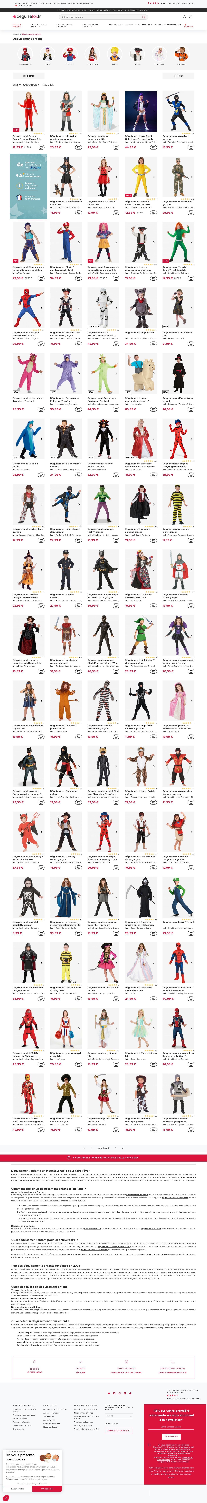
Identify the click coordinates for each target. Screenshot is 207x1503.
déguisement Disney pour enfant (114, 1247)
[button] (6, 1498)
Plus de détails (25, 6)
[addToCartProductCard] (41, 147)
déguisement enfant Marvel (94, 1250)
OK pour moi (47, 1489)
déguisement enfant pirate (175, 1198)
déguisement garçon (151, 1229)
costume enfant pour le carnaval (153, 1254)
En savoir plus (17, 1489)
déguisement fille (92, 1229)
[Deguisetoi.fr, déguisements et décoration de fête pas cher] (27, 17)
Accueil (16, 34)
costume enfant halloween (75, 1254)
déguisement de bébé (137, 1195)
